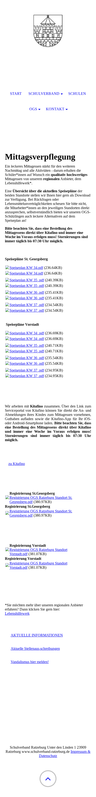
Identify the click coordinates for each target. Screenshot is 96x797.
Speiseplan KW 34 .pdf (27, 333)
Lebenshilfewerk (17, 613)
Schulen (77, 94)
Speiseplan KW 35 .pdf (27, 280)
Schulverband (43, 94)
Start (16, 94)
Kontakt (55, 109)
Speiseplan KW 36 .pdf (27, 292)
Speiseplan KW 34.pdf (26, 268)
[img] (48, 29)
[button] (48, 778)
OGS (33, 109)
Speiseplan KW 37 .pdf (27, 305)
